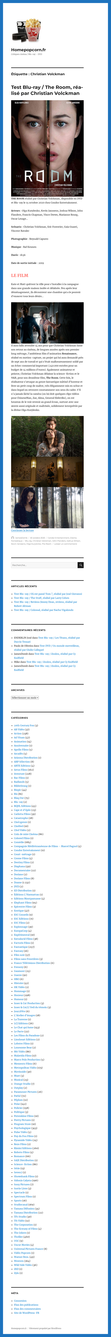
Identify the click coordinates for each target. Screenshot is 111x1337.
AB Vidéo (19, 729)
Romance (19, 1156)
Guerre (18, 975)
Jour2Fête (19, 1011)
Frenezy (18, 967)
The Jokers (20, 1232)
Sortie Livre (20, 1188)
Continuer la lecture (22, 530)
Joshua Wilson (73, 541)
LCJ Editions (21, 1023)
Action (18, 733)
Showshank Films (24, 1176)
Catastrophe (21, 818)
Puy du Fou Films (24, 1136)
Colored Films (22, 838)
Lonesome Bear (23, 1047)
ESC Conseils (21, 914)
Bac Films (19, 777)
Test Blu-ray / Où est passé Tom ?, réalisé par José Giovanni (48, 593)
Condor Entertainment (58, 538)
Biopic (17, 789)
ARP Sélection (22, 761)
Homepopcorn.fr (28, 49)
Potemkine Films (24, 1116)
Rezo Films (20, 1144)
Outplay (18, 1087)
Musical (18, 1079)
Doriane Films (22, 878)
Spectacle (19, 1192)
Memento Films (23, 1063)
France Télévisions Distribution (32, 963)
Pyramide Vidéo (23, 1140)
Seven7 (18, 1172)
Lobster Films (22, 1043)
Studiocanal (21, 1204)
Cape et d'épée (22, 810)
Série (17, 1168)
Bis (15, 793)
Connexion (20, 1300)
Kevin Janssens (18, 544)
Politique (19, 1112)
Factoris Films (22, 942)
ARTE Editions (22, 765)
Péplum (18, 1099)
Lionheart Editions (25, 1039)
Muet (17, 1075)
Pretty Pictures (22, 1120)
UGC (16, 1240)
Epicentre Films (23, 906)
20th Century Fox (24, 725)
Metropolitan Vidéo (25, 1067)
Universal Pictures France (28, 1248)
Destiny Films (22, 862)
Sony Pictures (22, 1184)
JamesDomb (21, 538)
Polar (17, 1103)
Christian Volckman (42, 541)
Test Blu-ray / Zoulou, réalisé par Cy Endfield (52, 661)
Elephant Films (22, 902)
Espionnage (20, 926)
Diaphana (19, 866)
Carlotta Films (22, 814)
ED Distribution (23, 890)
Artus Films (20, 769)
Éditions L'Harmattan (26, 894)
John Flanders (59, 541)
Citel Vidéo (20, 830)
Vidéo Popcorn (22, 1252)
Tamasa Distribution (26, 1212)
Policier (18, 1107)
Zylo (16, 1273)
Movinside (20, 1071)
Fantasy (18, 950)
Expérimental (22, 934)
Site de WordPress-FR (26, 1312)
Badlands (19, 781)
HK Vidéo (19, 987)
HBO (16, 979)
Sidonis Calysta (22, 1180)
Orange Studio (22, 1083)
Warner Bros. (21, 1256)
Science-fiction (23, 1164)
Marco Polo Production (27, 1059)
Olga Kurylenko (33, 544)
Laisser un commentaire (65, 544)
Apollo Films (21, 749)
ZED (16, 1269)
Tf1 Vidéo (19, 1220)
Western (19, 1260)
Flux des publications (26, 1304)
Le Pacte (19, 1031)
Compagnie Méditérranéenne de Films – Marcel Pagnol (45, 846)
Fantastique (17, 541)
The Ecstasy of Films (25, 1228)
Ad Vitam (19, 737)
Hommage (20, 991)
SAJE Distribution (24, 1160)
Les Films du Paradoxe (27, 1035)
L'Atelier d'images (24, 1015)
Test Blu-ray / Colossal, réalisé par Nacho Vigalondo (43, 610)
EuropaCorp (20, 930)
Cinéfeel (18, 826)
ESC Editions (21, 918)
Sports (18, 1200)
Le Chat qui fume (23, 1027)
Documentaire (22, 870)
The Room (46, 544)
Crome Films (21, 858)
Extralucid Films (23, 938)
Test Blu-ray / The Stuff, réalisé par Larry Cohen (41, 597)
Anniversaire (21, 745)
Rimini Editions (23, 1148)
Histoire (18, 983)
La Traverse (20, 1019)
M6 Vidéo (19, 1051)
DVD (16, 886)
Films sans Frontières (26, 959)
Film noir (19, 955)
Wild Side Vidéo (23, 1265)
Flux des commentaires (27, 1308)
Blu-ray (28, 541)
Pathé (17, 1095)
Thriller (18, 1236)
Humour (19, 999)
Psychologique (22, 1128)
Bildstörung (21, 785)
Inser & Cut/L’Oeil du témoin (30, 1007)
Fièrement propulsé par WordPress (45, 1328)
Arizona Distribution (26, 757)
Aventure (19, 773)
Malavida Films (22, 1055)
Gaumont (19, 971)
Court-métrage (23, 854)
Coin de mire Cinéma (26, 834)
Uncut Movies (22, 1244)
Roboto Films (21, 1152)
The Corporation (23, 1224)
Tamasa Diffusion (24, 1208)
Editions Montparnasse (27, 898)
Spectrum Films (23, 1196)
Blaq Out (19, 797)
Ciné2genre (20, 822)
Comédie (19, 842)
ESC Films (19, 922)
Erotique (19, 910)
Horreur (18, 995)
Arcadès (18, 753)
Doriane (18, 874)
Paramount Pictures (25, 1091)
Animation (20, 741)
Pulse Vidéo (20, 1132)
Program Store (22, 1124)
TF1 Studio (20, 1216)
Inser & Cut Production (27, 1003)
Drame (73, 538)
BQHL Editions (22, 806)
